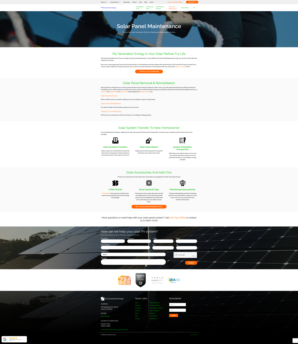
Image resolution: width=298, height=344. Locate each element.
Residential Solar (155, 303)
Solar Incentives (154, 310)
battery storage (180, 66)
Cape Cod (104, 91)
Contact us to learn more (149, 71)
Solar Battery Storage (156, 308)
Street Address (105, 245)
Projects (134, 2)
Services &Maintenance (173, 7)
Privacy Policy (194, 334)
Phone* (178, 238)
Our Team (138, 308)
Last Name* (130, 238)
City (153, 245)
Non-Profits (185, 8)
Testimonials (126, 2)
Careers (137, 310)
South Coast (123, 91)
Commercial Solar (149, 7)
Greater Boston (144, 91)
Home (137, 303)
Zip (177, 245)
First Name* (104, 238)
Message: (104, 258)
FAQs (140, 2)
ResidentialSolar (139, 7)
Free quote (192, 2)
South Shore (113, 91)
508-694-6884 (177, 2)
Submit (174, 315)
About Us (103, 2)
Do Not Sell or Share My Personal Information (114, 329)
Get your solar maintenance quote (149, 206)
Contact (151, 2)
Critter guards (106, 193)
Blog (145, 2)
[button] (194, 8)
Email (155, 238)
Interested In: (105, 251)
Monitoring (153, 318)
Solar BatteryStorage (160, 7)
